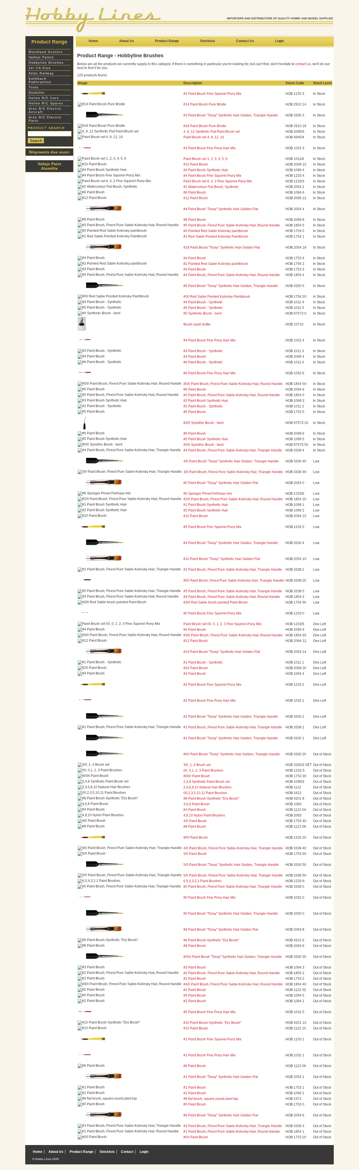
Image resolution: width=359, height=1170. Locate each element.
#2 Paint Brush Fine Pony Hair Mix (209, 701)
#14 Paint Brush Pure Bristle (204, 104)
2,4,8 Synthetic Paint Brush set (206, 782)
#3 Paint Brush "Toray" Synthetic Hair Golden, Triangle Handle (230, 115)
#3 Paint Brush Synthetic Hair (205, 401)
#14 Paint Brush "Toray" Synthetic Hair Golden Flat (221, 652)
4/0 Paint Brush (195, 821)
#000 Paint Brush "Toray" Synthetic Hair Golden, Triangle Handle (232, 957)
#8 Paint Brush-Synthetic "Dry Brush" (211, 798)
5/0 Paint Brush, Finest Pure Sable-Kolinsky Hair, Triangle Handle (233, 875)
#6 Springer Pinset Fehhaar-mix (207, 493)
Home (93, 41)
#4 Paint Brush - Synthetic (203, 302)
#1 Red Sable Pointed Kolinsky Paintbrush (215, 236)
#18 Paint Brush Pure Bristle (204, 126)
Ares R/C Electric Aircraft (45, 110)
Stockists (207, 41)
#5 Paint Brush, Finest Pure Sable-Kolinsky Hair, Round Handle (231, 225)
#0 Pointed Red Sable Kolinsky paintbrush (215, 231)
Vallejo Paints (41, 57)
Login (279, 41)
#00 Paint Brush (195, 837)
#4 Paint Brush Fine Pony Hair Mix (209, 340)
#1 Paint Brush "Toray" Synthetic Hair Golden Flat (220, 1077)
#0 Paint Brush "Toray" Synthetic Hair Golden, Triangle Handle (230, 914)
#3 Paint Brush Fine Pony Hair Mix (209, 148)
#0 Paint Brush (194, 1104)
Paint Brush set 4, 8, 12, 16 (203, 137)
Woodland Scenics (46, 52)
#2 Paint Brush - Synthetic (203, 406)
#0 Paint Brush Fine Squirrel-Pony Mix (212, 613)
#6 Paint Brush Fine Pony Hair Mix (209, 373)
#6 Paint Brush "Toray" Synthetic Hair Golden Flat (220, 1115)
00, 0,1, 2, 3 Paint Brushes (203, 770)
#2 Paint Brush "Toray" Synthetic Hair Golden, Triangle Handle (230, 717)
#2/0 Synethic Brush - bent (203, 423)
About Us (126, 41)
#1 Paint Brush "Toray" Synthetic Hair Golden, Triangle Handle (230, 738)
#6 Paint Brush (194, 192)
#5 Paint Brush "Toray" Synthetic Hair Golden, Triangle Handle (230, 286)
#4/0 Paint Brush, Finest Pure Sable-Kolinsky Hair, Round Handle (233, 984)
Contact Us (245, 41)
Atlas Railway (41, 73)
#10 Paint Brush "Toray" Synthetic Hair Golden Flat (221, 559)
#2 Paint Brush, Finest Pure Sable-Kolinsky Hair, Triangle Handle (232, 570)
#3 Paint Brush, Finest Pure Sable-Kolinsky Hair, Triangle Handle (232, 1126)
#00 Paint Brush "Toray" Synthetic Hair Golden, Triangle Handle (231, 754)
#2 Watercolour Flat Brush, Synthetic (211, 187)
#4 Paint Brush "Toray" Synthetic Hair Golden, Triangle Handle (230, 543)
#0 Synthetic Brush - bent (202, 313)
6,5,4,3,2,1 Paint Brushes (202, 881)
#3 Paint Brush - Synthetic (203, 351)
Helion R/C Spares (46, 103)
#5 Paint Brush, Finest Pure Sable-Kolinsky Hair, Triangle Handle (232, 591)
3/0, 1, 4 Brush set (197, 765)
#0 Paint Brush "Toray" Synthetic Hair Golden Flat (220, 483)
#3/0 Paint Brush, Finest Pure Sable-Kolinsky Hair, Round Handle (233, 635)
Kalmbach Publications (40, 80)
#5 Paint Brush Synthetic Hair (205, 439)
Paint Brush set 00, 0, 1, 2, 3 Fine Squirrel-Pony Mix (222, 624)
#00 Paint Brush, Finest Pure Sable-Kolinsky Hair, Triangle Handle (233, 580)
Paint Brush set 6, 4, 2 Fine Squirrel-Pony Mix (217, 181)
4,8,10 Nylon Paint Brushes (204, 815)
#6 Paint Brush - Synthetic (203, 362)
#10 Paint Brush (195, 164)
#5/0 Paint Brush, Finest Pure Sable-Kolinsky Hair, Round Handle (233, 384)
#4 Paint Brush (194, 258)
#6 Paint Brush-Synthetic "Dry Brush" (211, 940)
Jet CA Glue (40, 68)
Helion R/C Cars (44, 98)
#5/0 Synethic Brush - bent (203, 445)
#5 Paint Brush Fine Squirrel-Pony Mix (212, 527)
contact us (303, 64)
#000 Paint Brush (196, 776)
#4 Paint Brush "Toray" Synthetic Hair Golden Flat (220, 209)
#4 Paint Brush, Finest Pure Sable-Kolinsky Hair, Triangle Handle (232, 450)
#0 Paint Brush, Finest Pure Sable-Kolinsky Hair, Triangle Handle (232, 887)
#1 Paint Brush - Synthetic (203, 662)
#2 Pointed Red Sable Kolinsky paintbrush (215, 264)
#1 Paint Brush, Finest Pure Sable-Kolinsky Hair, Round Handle (231, 1132)
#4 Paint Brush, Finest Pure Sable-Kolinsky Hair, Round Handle (231, 275)
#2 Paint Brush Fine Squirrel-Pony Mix (212, 685)
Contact (127, 1152)
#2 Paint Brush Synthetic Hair (205, 510)
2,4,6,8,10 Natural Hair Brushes (207, 787)
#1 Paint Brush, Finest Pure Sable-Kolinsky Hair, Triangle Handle (232, 727)
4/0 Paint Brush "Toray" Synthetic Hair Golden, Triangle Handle (231, 461)
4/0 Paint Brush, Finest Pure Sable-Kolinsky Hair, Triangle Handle (233, 848)
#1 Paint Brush (194, 1087)
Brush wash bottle (197, 324)
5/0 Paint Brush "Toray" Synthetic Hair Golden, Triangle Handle (231, 865)
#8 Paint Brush (194, 220)
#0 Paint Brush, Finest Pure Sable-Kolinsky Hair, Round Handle (231, 395)
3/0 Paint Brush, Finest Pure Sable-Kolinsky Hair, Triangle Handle (233, 472)
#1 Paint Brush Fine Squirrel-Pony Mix (212, 1039)
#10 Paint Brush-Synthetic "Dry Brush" (212, 1023)
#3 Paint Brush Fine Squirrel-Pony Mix (212, 94)
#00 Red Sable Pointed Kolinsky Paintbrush (216, 297)
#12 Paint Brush (195, 198)
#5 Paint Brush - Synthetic (203, 308)
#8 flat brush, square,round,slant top (210, 1099)
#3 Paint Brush (194, 269)
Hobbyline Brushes (46, 62)
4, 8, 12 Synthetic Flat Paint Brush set (211, 132)
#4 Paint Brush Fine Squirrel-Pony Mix (212, 176)
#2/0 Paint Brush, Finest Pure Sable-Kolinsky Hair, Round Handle (233, 499)
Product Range (167, 41)
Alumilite (37, 92)
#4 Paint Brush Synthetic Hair (205, 170)
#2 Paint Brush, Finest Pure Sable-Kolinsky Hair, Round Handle (231, 973)
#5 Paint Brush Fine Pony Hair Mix (209, 1012)
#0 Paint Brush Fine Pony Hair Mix (209, 898)
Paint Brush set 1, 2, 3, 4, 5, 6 (205, 159)
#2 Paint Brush (194, 979)
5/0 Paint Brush (195, 854)
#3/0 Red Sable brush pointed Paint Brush (215, 602)
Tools (34, 87)
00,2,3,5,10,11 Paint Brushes (205, 793)
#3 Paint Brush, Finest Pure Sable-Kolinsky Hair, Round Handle (231, 597)
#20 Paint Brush (195, 668)
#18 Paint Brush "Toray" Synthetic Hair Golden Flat (221, 247)
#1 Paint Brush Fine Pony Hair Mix (209, 1055)
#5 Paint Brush (194, 412)
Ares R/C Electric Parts (45, 119)
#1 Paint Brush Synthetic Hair (205, 505)
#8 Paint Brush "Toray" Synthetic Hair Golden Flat (220, 930)
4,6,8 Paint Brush (196, 804)
